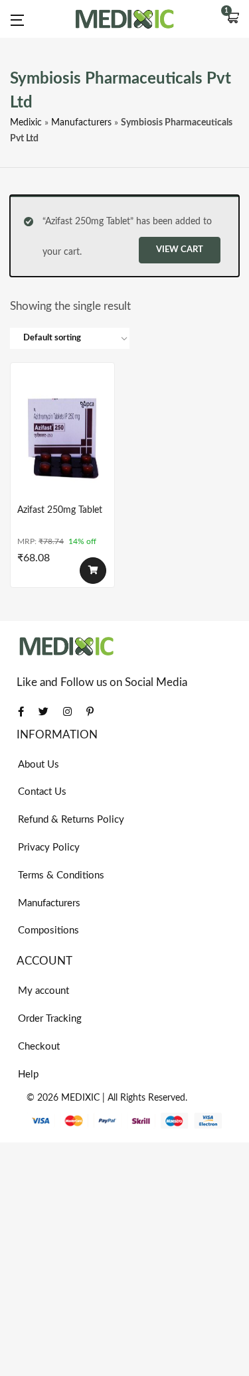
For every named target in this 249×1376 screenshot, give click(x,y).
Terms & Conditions (61, 875)
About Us (38, 765)
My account (43, 991)
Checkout (39, 1047)
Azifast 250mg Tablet (59, 510)
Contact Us (42, 792)
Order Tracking (50, 1019)
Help (28, 1074)
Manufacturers (81, 122)
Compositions (48, 930)
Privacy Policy (49, 848)
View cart (179, 249)
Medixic (26, 122)
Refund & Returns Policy (71, 820)
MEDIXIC (80, 1098)
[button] (232, 19)
